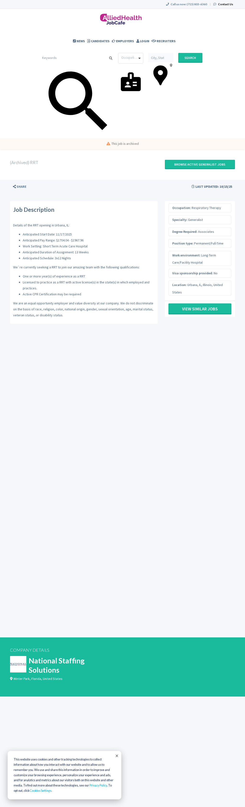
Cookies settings (40, 790)
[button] (19, 186)
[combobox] (130, 58)
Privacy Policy (98, 785)
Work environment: (186, 255)
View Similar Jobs (200, 309)
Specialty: (179, 220)
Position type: (182, 243)
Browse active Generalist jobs (199, 164)
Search (190, 58)
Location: (179, 285)
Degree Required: (184, 231)
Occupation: (181, 208)
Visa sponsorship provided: (192, 273)
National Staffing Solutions (56, 665)
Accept (116, 755)
